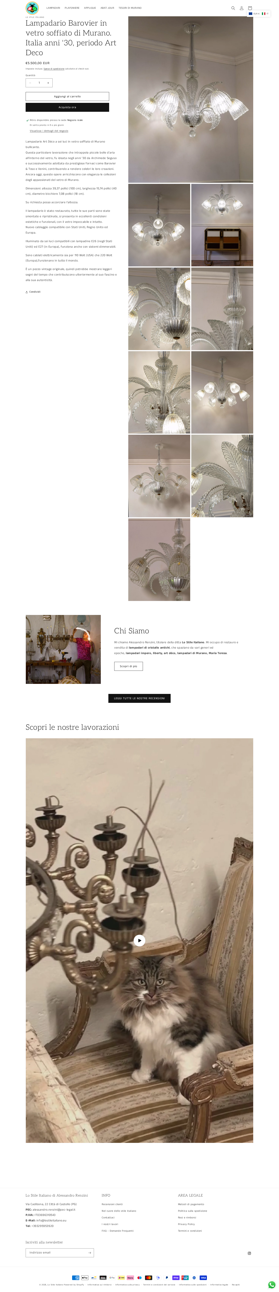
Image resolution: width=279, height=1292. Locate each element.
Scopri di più (128, 666)
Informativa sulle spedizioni (193, 1284)
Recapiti (236, 1284)
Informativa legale (219, 1284)
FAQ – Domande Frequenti (118, 1231)
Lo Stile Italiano (55, 1284)
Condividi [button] (34, 292)
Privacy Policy (186, 1224)
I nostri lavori (110, 1224)
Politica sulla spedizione (192, 1211)
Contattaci (108, 1218)
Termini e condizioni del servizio (159, 1284)
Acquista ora (67, 107)
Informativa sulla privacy (127, 1284)
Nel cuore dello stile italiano (119, 1211)
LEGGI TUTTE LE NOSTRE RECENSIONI (139, 698)
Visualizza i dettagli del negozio (49, 131)
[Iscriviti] (89, 1252)
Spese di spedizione (54, 68)
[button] (233, 8)
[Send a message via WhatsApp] (272, 1285)
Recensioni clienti (112, 1204)
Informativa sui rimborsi (99, 1284)
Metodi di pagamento (191, 1204)
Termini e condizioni (190, 1231)
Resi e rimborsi (187, 1218)
